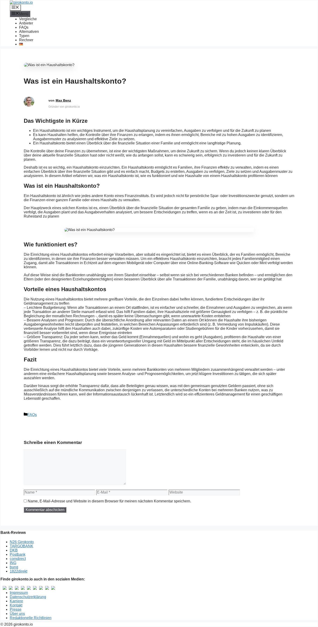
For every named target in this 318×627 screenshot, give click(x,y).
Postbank (17, 554)
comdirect (18, 559)
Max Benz (63, 100)
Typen (24, 36)
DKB (14, 550)
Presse (15, 609)
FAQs (23, 27)
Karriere (16, 601)
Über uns (17, 614)
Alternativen (29, 32)
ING (13, 563)
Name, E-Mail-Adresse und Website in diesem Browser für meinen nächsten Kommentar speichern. (109, 501)
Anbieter (26, 23)
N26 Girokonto (22, 542)
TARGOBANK (21, 546)
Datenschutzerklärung (28, 597)
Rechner (26, 40)
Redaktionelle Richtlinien (30, 618)
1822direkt (18, 571)
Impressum (19, 593)
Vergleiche (28, 19)
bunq (14, 567)
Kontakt (16, 605)
